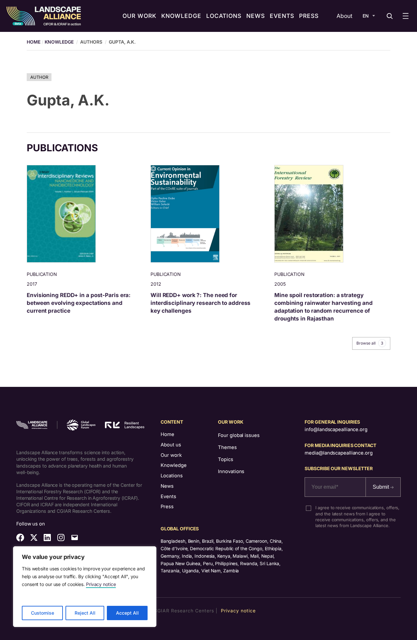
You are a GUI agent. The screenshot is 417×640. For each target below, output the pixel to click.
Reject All (85, 613)
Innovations (231, 471)
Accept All (127, 613)
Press (167, 507)
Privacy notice (101, 584)
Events (168, 496)
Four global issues (238, 435)
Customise (42, 613)
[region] (84, 586)
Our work (171, 455)
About (344, 15)
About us (171, 445)
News (167, 486)
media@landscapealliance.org (338, 453)
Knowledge (59, 42)
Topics (225, 459)
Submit (381, 487)
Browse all (369, 343)
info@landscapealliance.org (336, 429)
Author (39, 77)
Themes (227, 447)
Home (167, 434)
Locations (172, 476)
